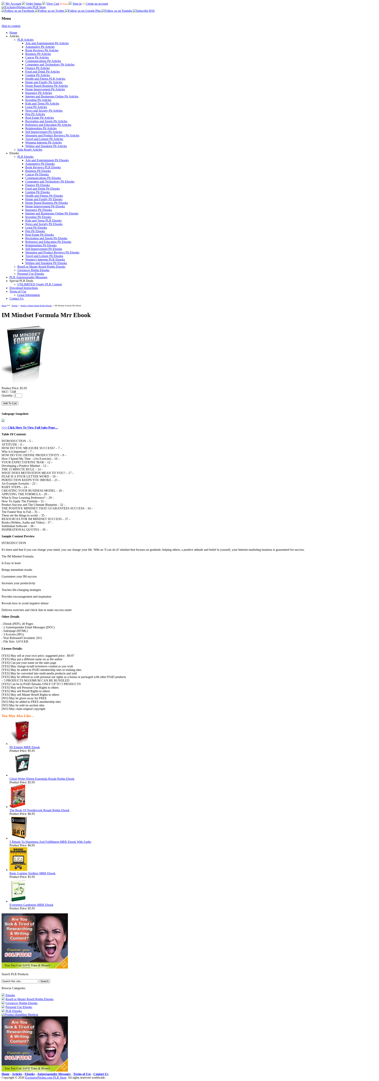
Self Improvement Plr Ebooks (43, 249)
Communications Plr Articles (43, 61)
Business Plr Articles (38, 54)
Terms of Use (17, 291)
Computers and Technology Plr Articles (49, 64)
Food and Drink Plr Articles (42, 71)
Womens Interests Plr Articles (43, 142)
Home (13, 32)
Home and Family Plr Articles (43, 82)
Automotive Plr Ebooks (40, 163)
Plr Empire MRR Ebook (24, 747)
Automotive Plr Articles (40, 46)
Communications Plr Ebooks (43, 178)
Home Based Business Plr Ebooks (46, 202)
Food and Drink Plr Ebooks (42, 188)
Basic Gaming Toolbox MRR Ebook (32, 873)
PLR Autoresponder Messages (28, 277)
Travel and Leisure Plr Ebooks (44, 256)
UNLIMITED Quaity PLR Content (39, 284)
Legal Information (28, 295)
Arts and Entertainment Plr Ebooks (47, 160)
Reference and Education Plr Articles (48, 124)
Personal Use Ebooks (30, 273)
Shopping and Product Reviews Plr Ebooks (52, 252)
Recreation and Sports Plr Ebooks (46, 238)
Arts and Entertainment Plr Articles (47, 43)
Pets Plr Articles (35, 114)
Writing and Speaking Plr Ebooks (46, 263)
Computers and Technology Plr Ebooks (49, 181)
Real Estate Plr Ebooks (39, 234)
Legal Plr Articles (36, 107)
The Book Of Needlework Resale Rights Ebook (39, 810)
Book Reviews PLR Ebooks (43, 167)
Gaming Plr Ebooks (37, 192)
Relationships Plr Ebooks (41, 245)
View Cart (52, 3)
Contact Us (16, 298)
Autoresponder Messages (54, 1074)
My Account (13, 3)
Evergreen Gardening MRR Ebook (31, 904)
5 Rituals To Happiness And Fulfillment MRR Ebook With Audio (50, 841)
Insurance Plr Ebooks (38, 210)
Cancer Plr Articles (37, 57)
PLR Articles (25, 39)
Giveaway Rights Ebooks (33, 270)
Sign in (77, 3)
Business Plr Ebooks (38, 171)
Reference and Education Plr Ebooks (48, 241)
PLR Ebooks (25, 156)
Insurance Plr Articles (38, 93)
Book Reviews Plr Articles (41, 50)
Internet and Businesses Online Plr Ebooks (51, 213)
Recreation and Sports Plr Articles (46, 121)
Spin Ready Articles (29, 149)
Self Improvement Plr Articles (43, 132)
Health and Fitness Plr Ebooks (44, 195)
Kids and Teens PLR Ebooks (43, 220)
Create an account (97, 3)
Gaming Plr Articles (37, 75)
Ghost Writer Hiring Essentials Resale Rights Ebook (41, 778)
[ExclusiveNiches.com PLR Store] (24, 7)
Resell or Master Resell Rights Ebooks (41, 266)
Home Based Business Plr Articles (46, 85)
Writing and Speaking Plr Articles (46, 146)
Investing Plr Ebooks (38, 217)
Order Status (33, 3)
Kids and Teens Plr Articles (42, 103)
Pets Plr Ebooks (35, 231)
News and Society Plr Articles (44, 110)
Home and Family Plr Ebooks (43, 199)
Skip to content (11, 26)
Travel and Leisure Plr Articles (44, 139)
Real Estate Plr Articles (39, 117)
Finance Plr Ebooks (37, 185)
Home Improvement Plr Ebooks (45, 206)
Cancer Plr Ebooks (37, 174)
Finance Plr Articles (37, 68)
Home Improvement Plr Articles (45, 89)
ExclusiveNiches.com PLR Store (45, 1077)
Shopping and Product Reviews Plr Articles (52, 135)
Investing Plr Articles (38, 100)
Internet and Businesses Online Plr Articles (51, 96)
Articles (17, 1074)
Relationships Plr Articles (41, 128)
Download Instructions (23, 288)
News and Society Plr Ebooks (44, 224)
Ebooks (15, 306)
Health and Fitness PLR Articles (45, 78)
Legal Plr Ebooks (36, 227)
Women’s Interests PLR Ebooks (45, 259)
